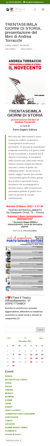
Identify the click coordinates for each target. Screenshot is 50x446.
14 (42, 354)
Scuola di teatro (13, 434)
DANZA (8, 376)
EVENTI (15, 45)
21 (42, 358)
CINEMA (9, 390)
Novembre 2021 (25, 341)
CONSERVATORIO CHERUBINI (20, 414)
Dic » (42, 338)
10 (19, 354)
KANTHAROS (11, 417)
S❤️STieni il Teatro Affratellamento (18, 299)
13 (36, 354)
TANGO (9, 420)
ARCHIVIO (10, 424)
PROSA (8, 386)
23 (13, 362)
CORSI (8, 45)
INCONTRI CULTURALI (16, 379)
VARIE (8, 403)
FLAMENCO (11, 431)
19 (31, 358)
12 (31, 354)
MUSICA (9, 393)
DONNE (8, 400)
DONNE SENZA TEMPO (16, 427)
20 (36, 358)
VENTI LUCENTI (13, 410)
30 (13, 365)
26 (31, 362)
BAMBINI (9, 396)
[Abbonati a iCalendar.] (25, 338)
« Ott (9, 338)
